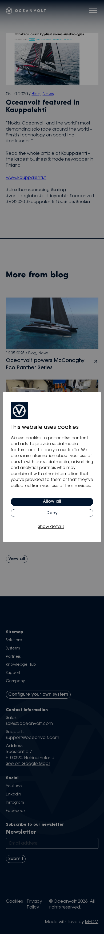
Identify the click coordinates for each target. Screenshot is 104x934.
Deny (52, 513)
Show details (51, 527)
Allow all (52, 502)
